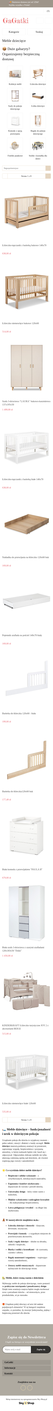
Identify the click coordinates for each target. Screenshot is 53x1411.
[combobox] (26, 168)
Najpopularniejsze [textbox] (11, 168)
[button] (26, 1362)
